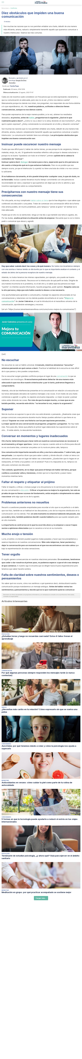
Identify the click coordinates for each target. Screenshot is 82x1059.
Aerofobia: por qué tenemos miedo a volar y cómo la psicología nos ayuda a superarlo (39, 747)
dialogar (24, 162)
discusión (25, 490)
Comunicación (7, 670)
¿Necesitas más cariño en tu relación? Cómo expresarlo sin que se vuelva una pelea (39, 710)
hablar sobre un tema (39, 200)
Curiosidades (6, 744)
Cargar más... (41, 898)
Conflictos (13, 8)
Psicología (6, 634)
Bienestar (5, 780)
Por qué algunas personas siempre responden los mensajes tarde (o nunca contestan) (38, 674)
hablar (31, 118)
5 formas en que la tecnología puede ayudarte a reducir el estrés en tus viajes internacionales (40, 820)
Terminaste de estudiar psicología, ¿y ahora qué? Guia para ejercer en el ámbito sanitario (40, 857)
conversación (62, 376)
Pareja (4, 707)
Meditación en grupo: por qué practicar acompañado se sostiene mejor (36, 892)
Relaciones (5, 8)
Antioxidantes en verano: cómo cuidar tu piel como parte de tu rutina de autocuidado (37, 783)
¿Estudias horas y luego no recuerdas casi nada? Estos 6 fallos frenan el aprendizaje (37, 637)
